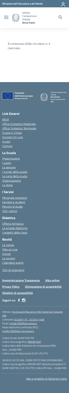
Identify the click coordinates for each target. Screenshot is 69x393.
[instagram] (23, 300)
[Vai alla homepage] (16, 18)
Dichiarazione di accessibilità (43, 286)
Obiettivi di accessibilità (17, 293)
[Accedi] (63, 4)
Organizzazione (11, 180)
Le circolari (8, 258)
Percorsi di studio (12, 206)
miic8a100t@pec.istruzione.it (18, 331)
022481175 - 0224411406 (29, 319)
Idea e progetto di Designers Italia (46, 378)
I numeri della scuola (14, 172)
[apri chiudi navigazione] (6, 17)
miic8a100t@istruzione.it (23, 323)
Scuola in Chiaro (12, 133)
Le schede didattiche (14, 228)
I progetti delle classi (14, 232)
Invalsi (6, 141)
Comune (7, 146)
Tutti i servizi (9, 211)
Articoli (6, 254)
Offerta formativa (13, 223)
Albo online (52, 280)
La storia (7, 185)
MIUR (5, 119)
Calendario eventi (13, 262)
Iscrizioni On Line (12, 137)
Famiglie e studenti (13, 202)
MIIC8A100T (34, 342)
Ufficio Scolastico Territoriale (19, 128)
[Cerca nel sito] (60, 17)
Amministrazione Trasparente (21, 280)
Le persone (9, 167)
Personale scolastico (14, 197)
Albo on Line (9, 249)
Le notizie (8, 245)
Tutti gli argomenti (13, 270)
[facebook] (19, 300)
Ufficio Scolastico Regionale (19, 124)
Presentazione (11, 158)
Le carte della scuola (14, 176)
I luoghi (6, 163)
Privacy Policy (11, 286)
